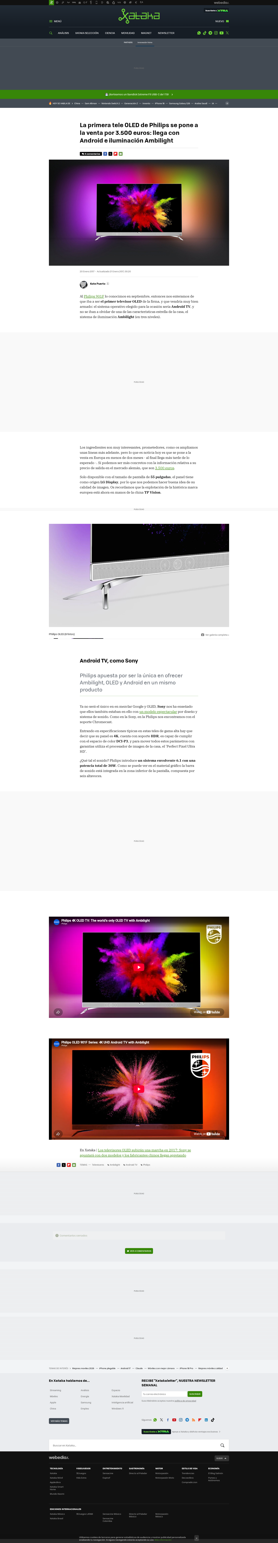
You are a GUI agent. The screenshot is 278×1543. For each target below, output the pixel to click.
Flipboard (115, 154)
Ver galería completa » (217, 634)
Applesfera (55, 1482)
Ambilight (115, 1164)
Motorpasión (161, 1473)
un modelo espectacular (158, 711)
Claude (139, 1368)
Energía (85, 1396)
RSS (193, 1419)
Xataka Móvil (56, 1477)
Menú (57, 21)
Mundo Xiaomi (57, 1493)
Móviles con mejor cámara (161, 1368)
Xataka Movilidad (121, 1396)
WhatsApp (199, 33)
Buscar (222, 1445)
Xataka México (57, 1513)
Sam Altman (91, 103)
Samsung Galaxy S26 (179, 103)
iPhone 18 (159, 103)
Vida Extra (81, 1477)
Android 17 (126, 1368)
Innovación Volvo (145, 42)
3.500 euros (164, 468)
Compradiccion (189, 1482)
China (77, 103)
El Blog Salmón (215, 1473)
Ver (140, 1250)
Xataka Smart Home (57, 1488)
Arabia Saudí (201, 103)
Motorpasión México (161, 1515)
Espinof (106, 1477)
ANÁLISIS (63, 33)
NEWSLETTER (166, 33)
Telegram (210, 33)
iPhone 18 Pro (187, 1368)
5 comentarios (92, 153)
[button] (99, 283)
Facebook (105, 154)
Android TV (131, 1164)
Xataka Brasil (56, 1518)
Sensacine (108, 1473)
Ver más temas (59, 1420)
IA (213, 103)
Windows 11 (118, 1408)
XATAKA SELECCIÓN (87, 33)
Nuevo (219, 21)
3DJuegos (81, 1473)
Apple (53, 1402)
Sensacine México (112, 1513)
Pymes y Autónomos (214, 1479)
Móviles (54, 1396)
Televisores (98, 1164)
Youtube (221, 33)
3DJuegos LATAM (84, 1513)
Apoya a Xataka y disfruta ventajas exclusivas (195, 1431)
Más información (163, 1539)
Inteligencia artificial (122, 1402)
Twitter (227, 33)
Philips (146, 1164)
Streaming (55, 1390)
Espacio (116, 1390)
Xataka (139, 16)
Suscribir (194, 1393)
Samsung (86, 1402)
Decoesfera (188, 1477)
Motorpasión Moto (164, 1477)
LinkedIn (206, 1419)
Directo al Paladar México (138, 1515)
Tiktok (205, 33)
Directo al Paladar (138, 1473)
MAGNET (146, 33)
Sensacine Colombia (108, 1519)
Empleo (85, 1408)
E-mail (121, 154)
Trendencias (188, 1473)
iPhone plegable (107, 1368)
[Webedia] (59, 1457)
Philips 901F (94, 296)
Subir (219, 1458)
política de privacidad (185, 1400)
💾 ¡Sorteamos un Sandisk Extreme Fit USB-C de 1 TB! (137, 94)
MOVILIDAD (128, 33)
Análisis (85, 1390)
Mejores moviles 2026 (83, 1368)
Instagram (216, 33)
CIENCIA (110, 33)
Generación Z (131, 103)
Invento (146, 103)
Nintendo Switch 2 (111, 103)
